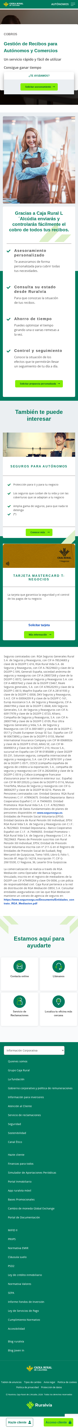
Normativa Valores (19, 1284)
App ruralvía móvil (19, 1190)
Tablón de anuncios (11, 1382)
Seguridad (14, 1124)
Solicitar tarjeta (39, 625)
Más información (38, 634)
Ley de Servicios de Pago (23, 1311)
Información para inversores (26, 1097)
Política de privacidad (27, 1387)
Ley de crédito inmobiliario (25, 1275)
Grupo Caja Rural (19, 1070)
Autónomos (60, 4)
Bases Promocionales (21, 1199)
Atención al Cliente (20, 1106)
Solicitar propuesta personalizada (38, 383)
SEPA (11, 1293)
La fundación (16, 1079)
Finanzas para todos (21, 1163)
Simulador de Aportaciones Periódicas (32, 1172)
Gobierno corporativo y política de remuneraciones (40, 1088)
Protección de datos (51, 1387)
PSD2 (11, 1266)
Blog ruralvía (16, 1341)
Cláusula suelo (17, 1257)
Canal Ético (15, 1142)
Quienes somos (17, 1061)
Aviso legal (49, 1382)
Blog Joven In (16, 1350)
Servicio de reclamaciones (24, 1115)
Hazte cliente (17, 1422)
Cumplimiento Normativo (24, 1319)
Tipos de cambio (32, 1382)
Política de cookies (67, 1382)
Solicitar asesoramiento (38, 86)
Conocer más (38, 532)
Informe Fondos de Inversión (26, 1302)
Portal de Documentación (24, 1217)
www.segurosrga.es (49, 812)
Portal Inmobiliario (19, 1181)
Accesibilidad (16, 1328)
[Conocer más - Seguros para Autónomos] (39, 445)
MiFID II (12, 1230)
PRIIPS (12, 1239)
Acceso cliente (56, 1422)
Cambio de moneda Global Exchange (31, 1208)
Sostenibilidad (17, 1133)
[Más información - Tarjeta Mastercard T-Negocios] (39, 556)
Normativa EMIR (18, 1248)
